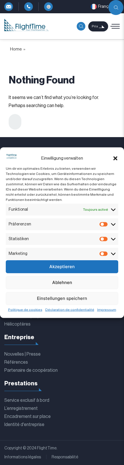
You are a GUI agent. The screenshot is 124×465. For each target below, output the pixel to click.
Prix (95, 26)
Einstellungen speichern (62, 298)
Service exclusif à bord (26, 400)
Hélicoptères (17, 324)
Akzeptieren (62, 266)
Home (16, 49)
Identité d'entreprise (24, 424)
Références (16, 362)
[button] (115, 158)
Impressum (106, 309)
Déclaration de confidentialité (69, 309)
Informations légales (22, 457)
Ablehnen (62, 282)
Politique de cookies (25, 309)
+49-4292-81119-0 (28, 6)
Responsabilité (65, 457)
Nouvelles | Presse (22, 354)
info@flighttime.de (8, 6)
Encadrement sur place (27, 416)
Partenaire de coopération (31, 370)
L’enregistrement (21, 408)
